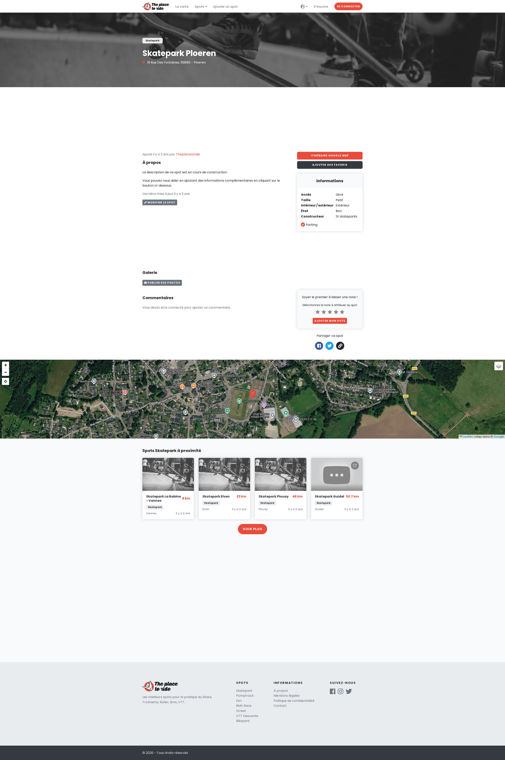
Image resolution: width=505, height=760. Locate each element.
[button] (252, 394)
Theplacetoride (188, 154)
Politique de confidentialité (294, 700)
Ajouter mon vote (329, 320)
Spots (199, 6)
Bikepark (243, 721)
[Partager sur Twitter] (329, 345)
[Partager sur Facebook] (319, 345)
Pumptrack (245, 695)
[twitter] (349, 692)
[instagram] (340, 692)
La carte (181, 6)
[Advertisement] (252, 119)
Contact (280, 705)
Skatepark (244, 690)
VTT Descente (247, 716)
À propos (281, 690)
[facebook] (332, 692)
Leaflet (467, 437)
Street (241, 711)
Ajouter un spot (225, 6)
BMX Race (244, 705)
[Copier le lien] (340, 345)
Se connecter (348, 6)
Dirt (239, 700)
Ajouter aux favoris (329, 164)
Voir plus (252, 529)
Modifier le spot (161, 202)
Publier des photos (163, 282)
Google (499, 437)
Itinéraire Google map (330, 155)
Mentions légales (287, 695)
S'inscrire (321, 6)
